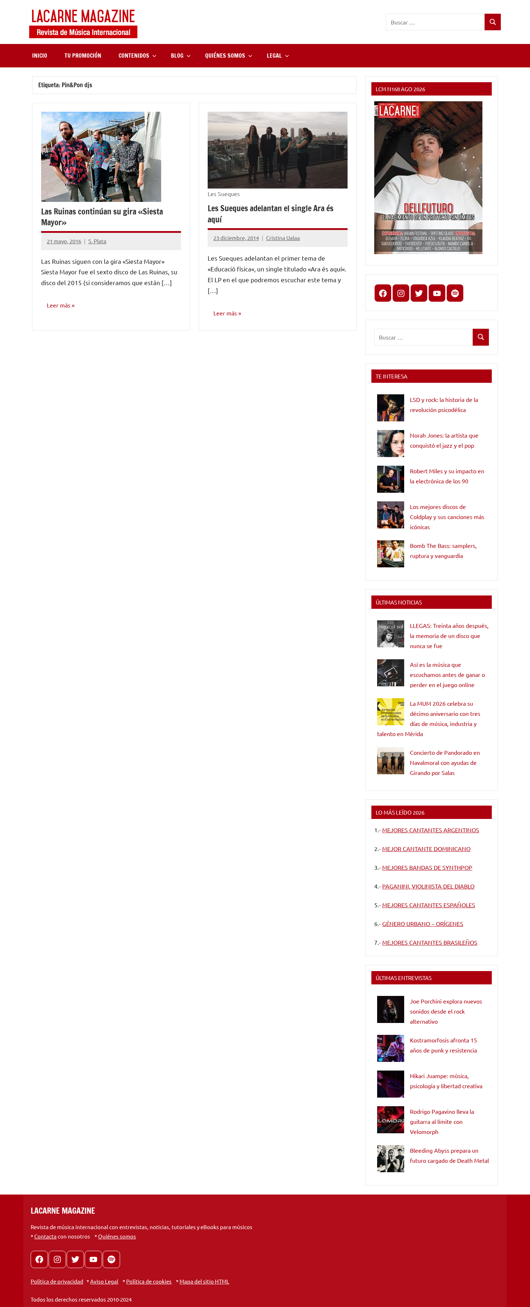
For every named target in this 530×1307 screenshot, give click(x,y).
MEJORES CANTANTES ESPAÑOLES (428, 904)
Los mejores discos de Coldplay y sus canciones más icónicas (447, 516)
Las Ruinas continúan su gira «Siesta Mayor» (102, 217)
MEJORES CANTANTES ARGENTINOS (430, 829)
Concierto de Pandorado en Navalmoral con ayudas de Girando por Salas (445, 762)
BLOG (177, 55)
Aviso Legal (104, 1281)
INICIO (39, 55)
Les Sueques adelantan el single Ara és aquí (271, 214)
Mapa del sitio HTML (204, 1281)
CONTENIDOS (134, 55)
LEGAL (274, 55)
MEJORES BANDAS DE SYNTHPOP (427, 867)
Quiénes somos (117, 1236)
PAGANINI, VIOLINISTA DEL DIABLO (428, 886)
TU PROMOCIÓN (83, 55)
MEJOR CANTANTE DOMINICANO (426, 848)
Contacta (45, 1236)
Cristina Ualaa (283, 237)
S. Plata (97, 241)
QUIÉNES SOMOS (225, 55)
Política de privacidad (57, 1281)
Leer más (58, 305)
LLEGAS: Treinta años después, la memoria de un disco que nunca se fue (449, 635)
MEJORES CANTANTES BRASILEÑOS (429, 942)
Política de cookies (149, 1281)
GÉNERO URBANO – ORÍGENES (422, 923)
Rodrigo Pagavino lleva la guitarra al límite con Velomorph (442, 1121)
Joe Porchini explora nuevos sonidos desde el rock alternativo (446, 1011)
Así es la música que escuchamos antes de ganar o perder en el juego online (447, 674)
